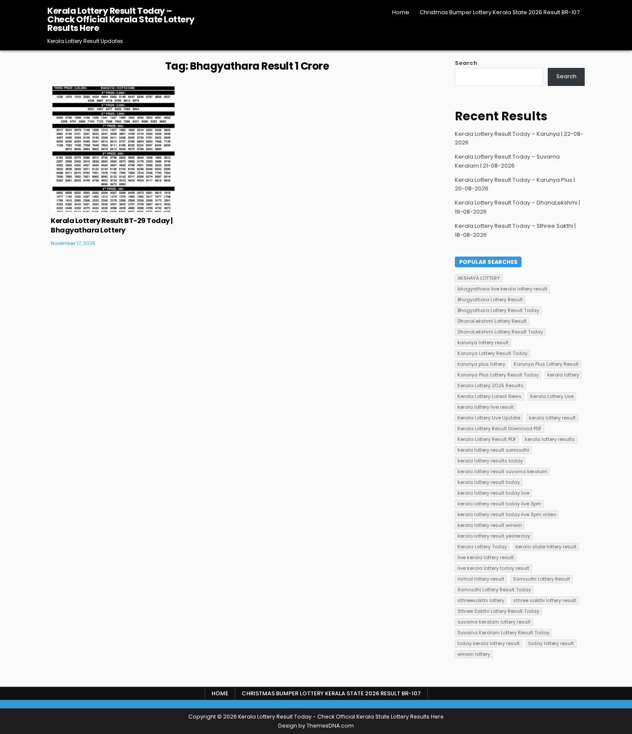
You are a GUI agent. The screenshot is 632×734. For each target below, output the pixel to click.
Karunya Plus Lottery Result (546, 364)
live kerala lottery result (485, 557)
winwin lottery (473, 654)
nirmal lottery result (480, 578)
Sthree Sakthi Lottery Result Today (498, 611)
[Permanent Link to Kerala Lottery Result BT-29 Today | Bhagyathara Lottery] (113, 149)
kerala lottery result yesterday (493, 535)
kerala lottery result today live (493, 492)
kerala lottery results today (490, 460)
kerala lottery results (550, 439)
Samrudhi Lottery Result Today (494, 589)
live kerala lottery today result (493, 568)
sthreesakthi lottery (480, 600)
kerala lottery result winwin (489, 525)
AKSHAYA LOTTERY (478, 278)
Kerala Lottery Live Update (488, 417)
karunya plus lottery (481, 364)
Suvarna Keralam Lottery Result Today (503, 632)
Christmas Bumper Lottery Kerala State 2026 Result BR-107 (500, 12)
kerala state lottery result (546, 546)
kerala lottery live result (485, 407)
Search (466, 63)
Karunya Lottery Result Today (492, 353)
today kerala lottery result (488, 643)
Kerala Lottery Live (552, 396)
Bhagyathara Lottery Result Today (498, 310)
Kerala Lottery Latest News (489, 396)
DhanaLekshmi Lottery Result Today (500, 331)
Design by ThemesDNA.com (316, 725)
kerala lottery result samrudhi (493, 450)
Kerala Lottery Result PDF (486, 439)
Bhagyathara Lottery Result (490, 299)
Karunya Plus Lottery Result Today (498, 374)
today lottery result (551, 643)
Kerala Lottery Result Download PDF (499, 428)
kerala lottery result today (488, 482)
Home (400, 12)
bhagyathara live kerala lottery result (502, 288)
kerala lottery (563, 374)
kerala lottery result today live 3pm (499, 503)
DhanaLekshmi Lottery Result (492, 321)
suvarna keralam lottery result (494, 621)
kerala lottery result (552, 417)
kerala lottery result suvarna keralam (502, 471)
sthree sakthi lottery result (544, 600)
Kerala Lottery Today (482, 546)
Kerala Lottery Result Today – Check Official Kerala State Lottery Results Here (121, 19)
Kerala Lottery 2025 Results (490, 385)
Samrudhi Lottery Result (541, 578)
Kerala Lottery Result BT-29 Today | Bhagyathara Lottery (112, 225)
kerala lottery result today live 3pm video (506, 514)
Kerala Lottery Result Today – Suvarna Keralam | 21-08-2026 (507, 161)
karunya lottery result (483, 342)
